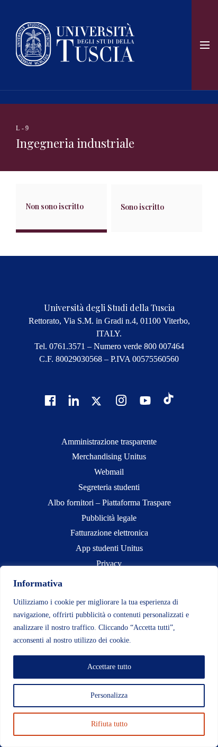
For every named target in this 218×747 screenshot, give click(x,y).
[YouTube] (144, 399)
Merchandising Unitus (109, 456)
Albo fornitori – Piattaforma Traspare (109, 502)
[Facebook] (48, 399)
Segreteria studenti (109, 487)
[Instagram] (120, 399)
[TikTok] (168, 401)
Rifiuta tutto (109, 724)
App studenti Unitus (109, 548)
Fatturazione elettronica (109, 532)
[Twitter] (96, 399)
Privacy (109, 563)
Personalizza (109, 695)
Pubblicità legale (109, 517)
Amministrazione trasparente (109, 441)
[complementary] (109, 656)
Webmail (109, 471)
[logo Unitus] (75, 63)
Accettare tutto (109, 667)
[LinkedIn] (72, 399)
